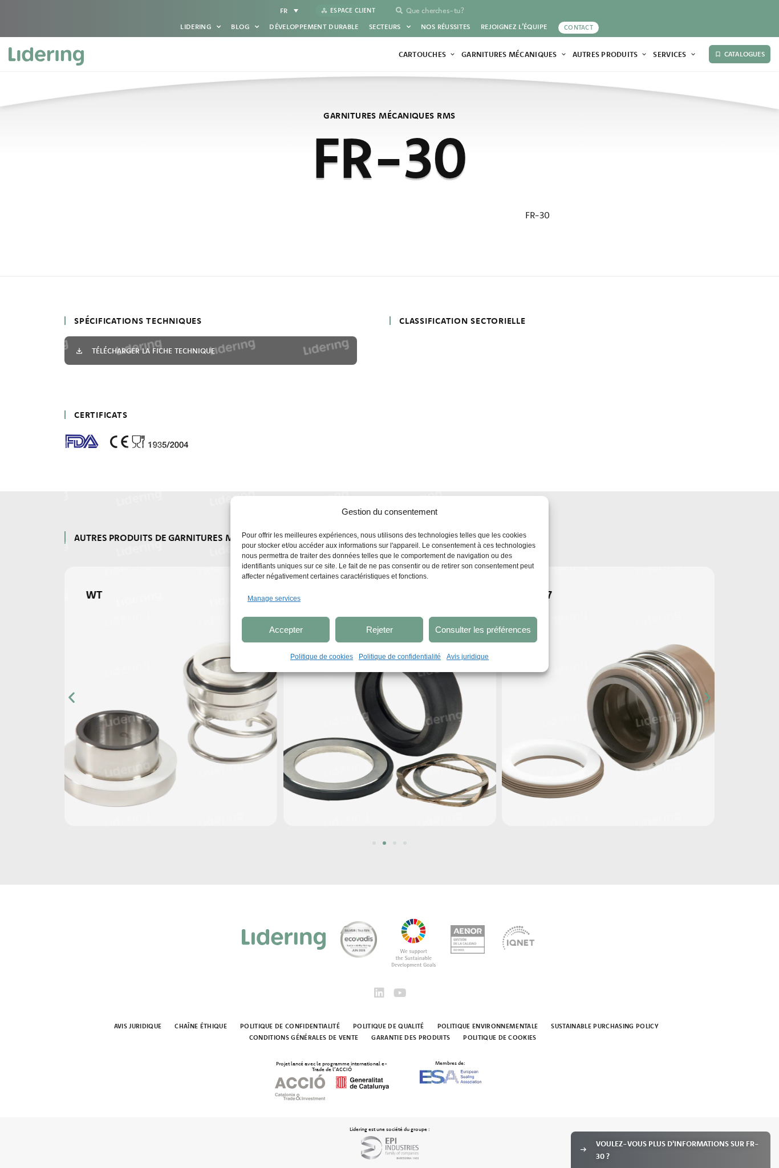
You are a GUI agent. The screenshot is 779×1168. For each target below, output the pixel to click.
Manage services (274, 599)
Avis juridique (468, 657)
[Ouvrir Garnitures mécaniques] (563, 54)
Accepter (286, 629)
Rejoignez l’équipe (514, 26)
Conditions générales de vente (304, 1037)
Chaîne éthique (201, 1026)
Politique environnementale (487, 1026)
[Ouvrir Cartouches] (452, 54)
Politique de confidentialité (400, 657)
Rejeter (379, 629)
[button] (71, 697)
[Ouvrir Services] (693, 54)
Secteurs (385, 26)
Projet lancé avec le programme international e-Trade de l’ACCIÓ (331, 1066)
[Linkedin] (379, 993)
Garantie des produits (410, 1037)
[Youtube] (400, 993)
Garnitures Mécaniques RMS (389, 115)
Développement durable (314, 26)
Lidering (195, 26)
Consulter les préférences (483, 629)
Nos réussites (445, 26)
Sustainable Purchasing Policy (605, 1026)
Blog (240, 26)
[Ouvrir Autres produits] (644, 54)
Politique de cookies (321, 657)
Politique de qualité (388, 1026)
